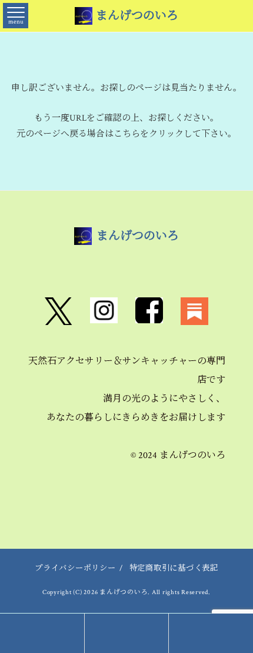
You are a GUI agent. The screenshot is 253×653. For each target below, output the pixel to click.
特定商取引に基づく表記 (173, 568)
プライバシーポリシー (75, 568)
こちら (127, 134)
